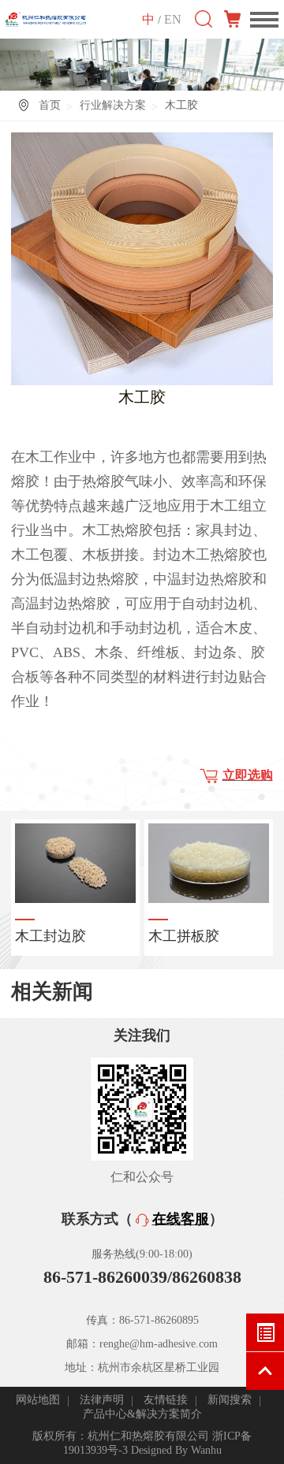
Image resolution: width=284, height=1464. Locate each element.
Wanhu (206, 1450)
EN (172, 18)
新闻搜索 (229, 1400)
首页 (50, 105)
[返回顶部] (265, 1371)
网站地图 (38, 1400)
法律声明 (102, 1400)
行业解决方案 (113, 105)
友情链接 (166, 1400)
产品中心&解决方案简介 (142, 1414)
